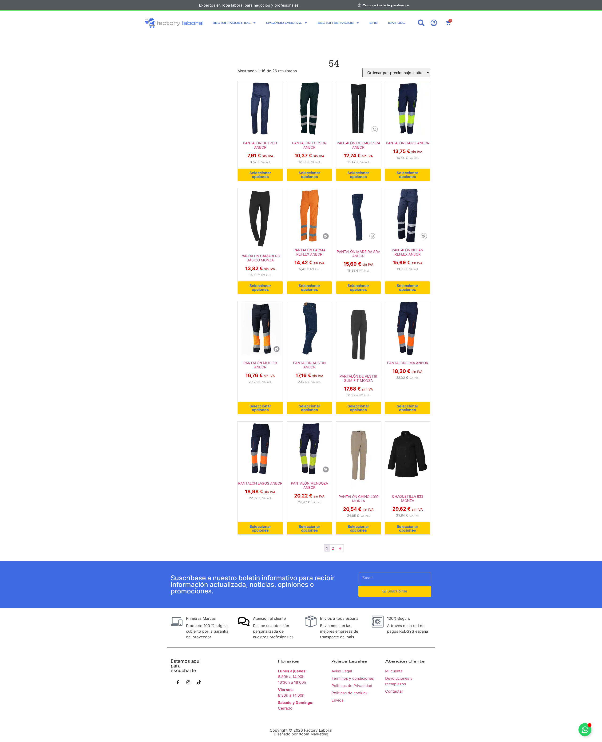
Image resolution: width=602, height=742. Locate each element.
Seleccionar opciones (260, 174)
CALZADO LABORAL (284, 23)
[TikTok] (198, 682)
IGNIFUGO (396, 23)
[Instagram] (188, 682)
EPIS (373, 23)
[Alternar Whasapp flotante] (584, 729)
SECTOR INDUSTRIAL (231, 23)
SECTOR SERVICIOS (336, 23)
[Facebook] (177, 682)
